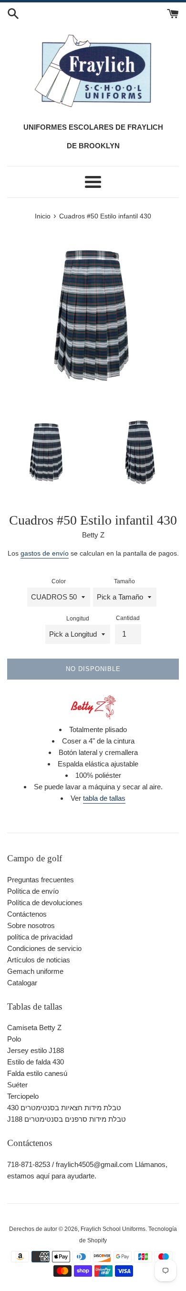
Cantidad (128, 618)
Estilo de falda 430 (35, 1062)
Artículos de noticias (38, 960)
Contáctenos (27, 914)
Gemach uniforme (35, 971)
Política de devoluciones (45, 903)
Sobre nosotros (31, 925)
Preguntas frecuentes (40, 880)
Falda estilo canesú (37, 1073)
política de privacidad (39, 937)
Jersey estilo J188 (35, 1050)
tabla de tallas (104, 798)
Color (59, 581)
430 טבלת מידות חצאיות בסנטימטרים (64, 1108)
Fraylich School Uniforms (113, 1229)
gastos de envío (45, 553)
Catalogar (22, 983)
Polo (14, 1039)
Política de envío (33, 891)
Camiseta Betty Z (34, 1027)
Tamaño (124, 581)
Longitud (77, 618)
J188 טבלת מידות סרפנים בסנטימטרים (66, 1119)
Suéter (17, 1085)
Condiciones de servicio (44, 948)
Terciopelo (23, 1096)
